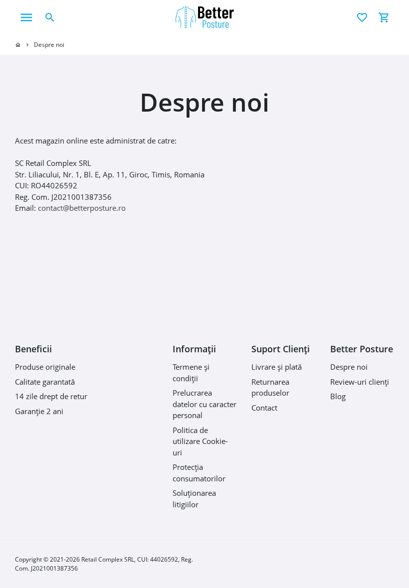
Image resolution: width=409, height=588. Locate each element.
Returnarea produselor (270, 387)
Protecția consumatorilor (199, 472)
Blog (338, 396)
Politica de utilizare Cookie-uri (200, 441)
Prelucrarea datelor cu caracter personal (204, 404)
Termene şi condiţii (191, 372)
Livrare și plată (276, 367)
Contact (264, 408)
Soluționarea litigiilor (194, 498)
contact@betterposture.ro (82, 208)
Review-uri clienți (359, 382)
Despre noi (49, 44)
